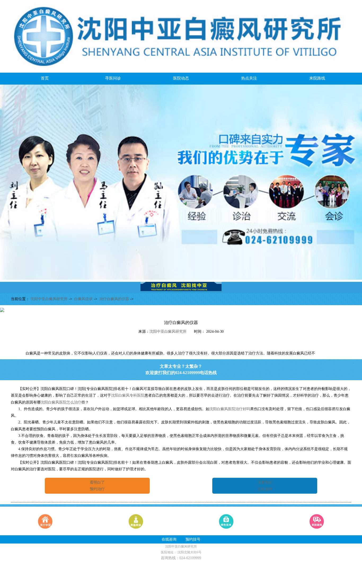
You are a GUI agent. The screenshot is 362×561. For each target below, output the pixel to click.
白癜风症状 (84, 299)
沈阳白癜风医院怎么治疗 (61, 402)
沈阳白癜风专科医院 (127, 395)
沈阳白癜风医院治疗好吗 (229, 409)
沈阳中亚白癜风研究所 (49, 299)
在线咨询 (169, 539)
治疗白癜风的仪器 (114, 299)
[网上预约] (181, 278)
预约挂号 (193, 539)
